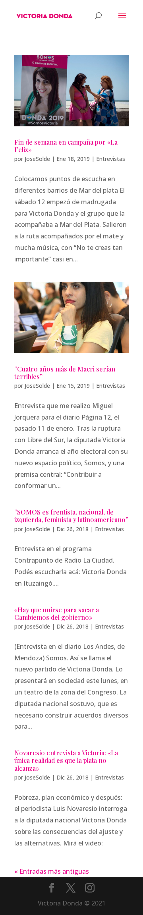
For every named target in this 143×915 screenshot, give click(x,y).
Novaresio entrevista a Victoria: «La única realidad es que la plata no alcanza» (66, 760)
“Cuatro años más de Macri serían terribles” (64, 373)
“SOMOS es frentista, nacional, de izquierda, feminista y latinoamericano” (71, 516)
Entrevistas (110, 158)
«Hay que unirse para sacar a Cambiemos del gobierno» (56, 613)
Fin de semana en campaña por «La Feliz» (66, 146)
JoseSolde (37, 158)
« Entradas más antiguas (51, 871)
